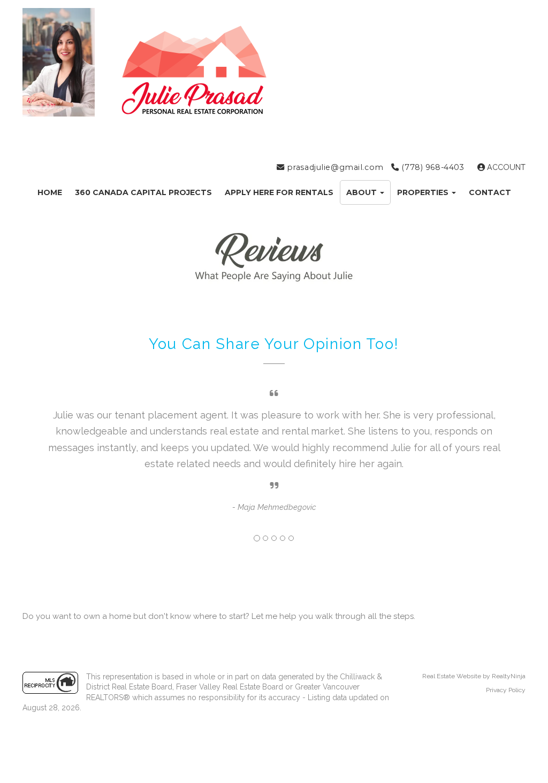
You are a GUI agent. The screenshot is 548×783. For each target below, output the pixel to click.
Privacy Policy (506, 690)
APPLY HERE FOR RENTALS (279, 192)
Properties (424, 192)
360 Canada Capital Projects (143, 192)
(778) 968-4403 (431, 167)
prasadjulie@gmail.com (334, 167)
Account (505, 167)
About (362, 192)
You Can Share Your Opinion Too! (274, 344)
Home (49, 192)
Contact (490, 192)
